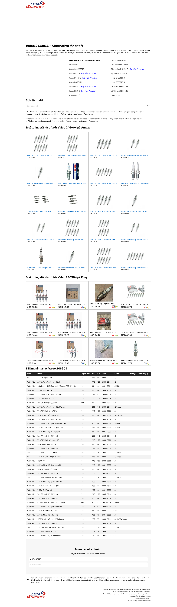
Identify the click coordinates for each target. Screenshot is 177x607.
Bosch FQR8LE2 (75, 82)
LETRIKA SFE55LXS (119, 91)
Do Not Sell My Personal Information (139, 600)
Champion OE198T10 (120, 65)
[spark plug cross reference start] (35, 8)
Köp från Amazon (88, 73)
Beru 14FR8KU (75, 65)
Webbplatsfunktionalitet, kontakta (140, 596)
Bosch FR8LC (75, 86)
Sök (148, 106)
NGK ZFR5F (116, 95)
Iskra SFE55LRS (118, 78)
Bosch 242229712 (76, 69)
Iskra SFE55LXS (118, 82)
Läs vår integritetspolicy (143, 598)
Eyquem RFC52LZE (119, 73)
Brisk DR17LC (74, 95)
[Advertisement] (88, 25)
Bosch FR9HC (75, 91)
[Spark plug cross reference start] (36, 595)
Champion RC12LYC (120, 69)
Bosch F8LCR (75, 73)
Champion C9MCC (119, 60)
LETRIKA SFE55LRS (119, 86)
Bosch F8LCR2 (75, 78)
